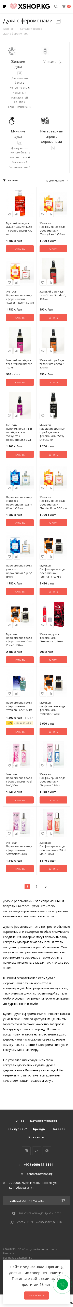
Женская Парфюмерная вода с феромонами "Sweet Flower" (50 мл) (20, 297)
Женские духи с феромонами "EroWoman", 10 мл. (52, 637)
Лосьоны (19, 92)
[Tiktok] (36, 1151)
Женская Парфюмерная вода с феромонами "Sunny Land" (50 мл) (52, 228)
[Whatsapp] (47, 1151)
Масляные (19, 162)
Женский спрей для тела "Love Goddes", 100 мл (53, 295)
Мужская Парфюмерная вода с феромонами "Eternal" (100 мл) (52, 571)
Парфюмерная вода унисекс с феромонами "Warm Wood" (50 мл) (19, 502)
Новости (58, 1129)
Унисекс (49, 61)
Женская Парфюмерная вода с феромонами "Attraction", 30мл (19, 848)
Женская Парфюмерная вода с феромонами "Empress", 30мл (52, 779)
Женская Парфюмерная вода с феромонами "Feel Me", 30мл (19, 779)
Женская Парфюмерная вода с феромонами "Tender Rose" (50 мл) (53, 502)
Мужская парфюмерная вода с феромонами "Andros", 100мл (53, 708)
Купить (20, 249)
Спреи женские (19, 107)
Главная (8, 28)
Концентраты (20, 87)
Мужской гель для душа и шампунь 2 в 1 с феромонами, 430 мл (19, 228)
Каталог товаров (31, 28)
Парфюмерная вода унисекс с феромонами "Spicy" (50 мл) (19, 571)
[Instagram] (26, 1151)
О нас (19, 1120)
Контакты (36, 1137)
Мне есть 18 (36, 1295)
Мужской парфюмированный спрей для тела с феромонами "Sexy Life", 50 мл (52, 432)
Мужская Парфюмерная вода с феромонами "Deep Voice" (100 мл (19, 639)
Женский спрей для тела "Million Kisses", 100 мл (19, 363)
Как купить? (17, 1129)
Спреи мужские (19, 167)
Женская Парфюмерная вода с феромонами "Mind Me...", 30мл (53, 848)
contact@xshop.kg (40, 1174)
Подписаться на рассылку (26, 1200)
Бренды (39, 1129)
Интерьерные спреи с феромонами (51, 136)
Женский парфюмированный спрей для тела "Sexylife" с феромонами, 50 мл (19, 432)
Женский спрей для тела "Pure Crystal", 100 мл (52, 363)
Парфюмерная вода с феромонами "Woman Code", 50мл (19, 706)
